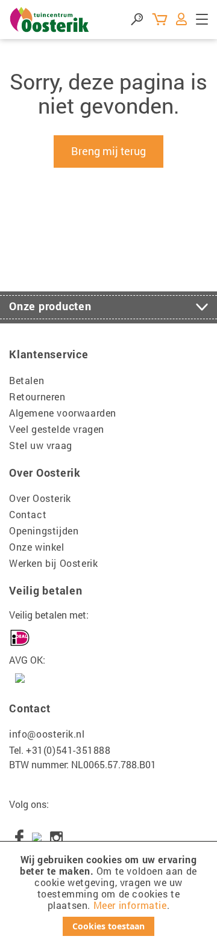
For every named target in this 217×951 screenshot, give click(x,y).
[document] (108, 895)
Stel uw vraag (40, 445)
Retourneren (37, 396)
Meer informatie (130, 905)
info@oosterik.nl (47, 733)
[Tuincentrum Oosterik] (49, 19)
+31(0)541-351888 (68, 750)
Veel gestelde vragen (56, 429)
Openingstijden (43, 530)
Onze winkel (36, 546)
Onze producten (50, 306)
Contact (27, 514)
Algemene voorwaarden (62, 412)
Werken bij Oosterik (53, 563)
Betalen (26, 380)
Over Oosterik (40, 498)
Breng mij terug (108, 151)
